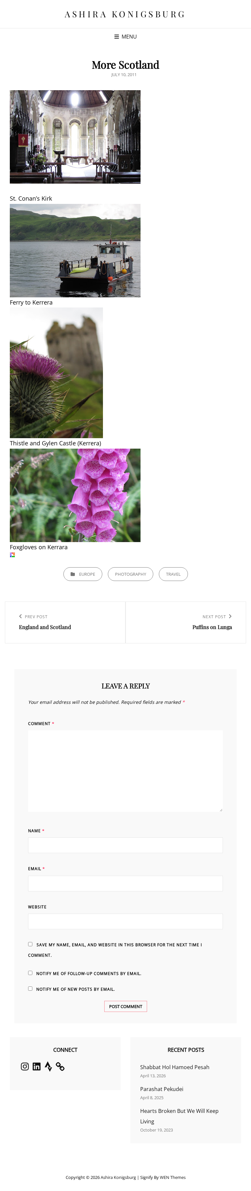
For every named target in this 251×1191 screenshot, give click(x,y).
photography (130, 574)
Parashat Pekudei (161, 1089)
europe (87, 574)
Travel (173, 574)
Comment (41, 723)
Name (36, 831)
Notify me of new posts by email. (75, 989)
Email (36, 868)
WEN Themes (173, 1177)
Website (37, 907)
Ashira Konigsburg (125, 14)
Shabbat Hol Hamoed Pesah (174, 1067)
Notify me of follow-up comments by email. (89, 973)
